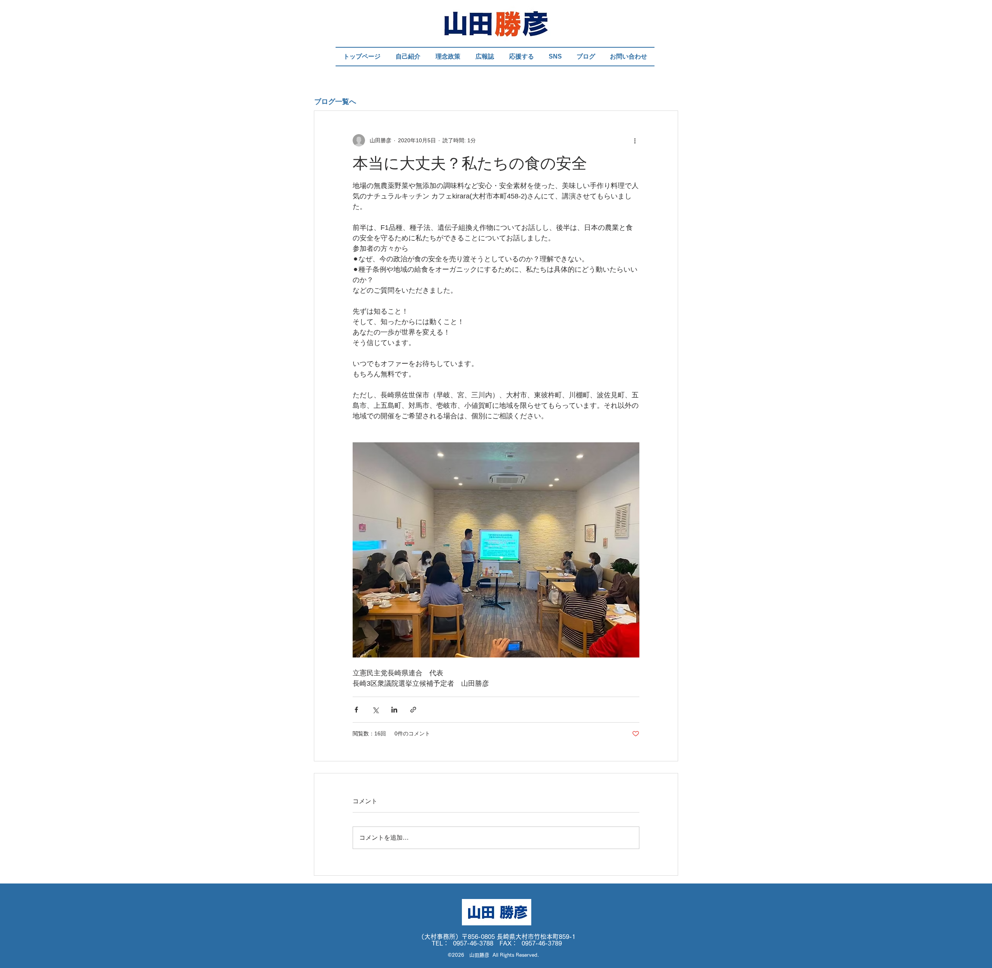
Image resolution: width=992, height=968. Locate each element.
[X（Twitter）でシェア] (375, 709)
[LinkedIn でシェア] (394, 709)
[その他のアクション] (634, 140)
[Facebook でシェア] (356, 709)
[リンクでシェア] (413, 709)
